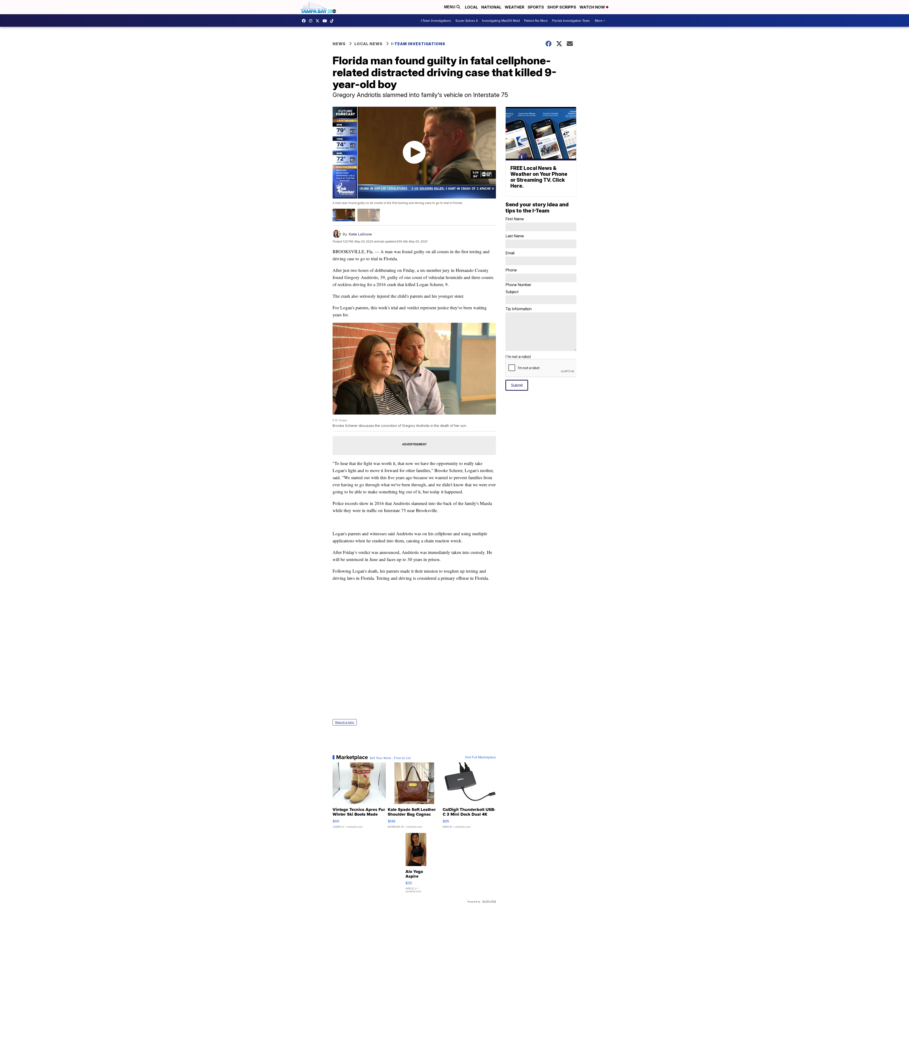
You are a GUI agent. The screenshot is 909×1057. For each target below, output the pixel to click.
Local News (368, 43)
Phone (518, 277)
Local (471, 7)
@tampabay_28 (333, 21)
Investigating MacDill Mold (501, 20)
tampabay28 (319, 21)
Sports (536, 7)
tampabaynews (305, 21)
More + (600, 20)
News (339, 43)
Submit (517, 385)
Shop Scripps (561, 7)
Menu (450, 7)
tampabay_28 (312, 21)
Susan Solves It (466, 20)
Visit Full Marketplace (480, 757)
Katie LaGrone (360, 234)
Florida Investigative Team (571, 20)
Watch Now (592, 7)
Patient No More (536, 20)
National (491, 7)
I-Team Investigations (436, 20)
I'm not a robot (518, 356)
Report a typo (344, 722)
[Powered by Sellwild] (489, 901)
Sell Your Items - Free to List (390, 758)
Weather (514, 7)
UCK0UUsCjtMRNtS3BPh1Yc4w (326, 21)
